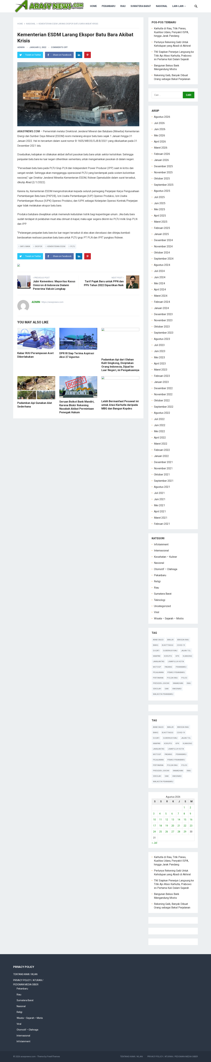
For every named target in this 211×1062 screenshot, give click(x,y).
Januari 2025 (161, 234)
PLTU (72, 246)
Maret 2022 (160, 443)
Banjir (170, 640)
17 (154, 825)
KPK (177, 656)
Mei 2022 (159, 431)
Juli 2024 (159, 271)
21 (179, 825)
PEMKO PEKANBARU (176, 672)
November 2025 (163, 172)
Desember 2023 (163, 314)
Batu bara (25, 246)
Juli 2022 (159, 419)
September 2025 (163, 184)
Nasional (161, 6)
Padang (168, 667)
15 (185, 819)
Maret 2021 (160, 517)
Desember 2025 (163, 166)
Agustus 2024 (162, 264)
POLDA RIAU (172, 678)
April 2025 (160, 215)
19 (166, 825)
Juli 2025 (159, 197)
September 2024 (163, 258)
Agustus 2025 (162, 190)
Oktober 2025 (162, 178)
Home (93, 6)
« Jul (154, 842)
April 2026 (160, 141)
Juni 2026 (159, 129)
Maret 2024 (160, 295)
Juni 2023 (159, 351)
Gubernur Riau (170, 651)
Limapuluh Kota (176, 661)
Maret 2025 (160, 221)
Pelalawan (158, 672)
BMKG (155, 645)
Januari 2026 (161, 160)
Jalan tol (186, 651)
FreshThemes (53, 1056)
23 (191, 825)
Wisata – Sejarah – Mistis (169, 618)
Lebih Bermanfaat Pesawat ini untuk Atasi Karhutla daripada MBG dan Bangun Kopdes (120, 405)
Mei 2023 (159, 357)
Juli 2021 (159, 493)
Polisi (184, 678)
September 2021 (163, 480)
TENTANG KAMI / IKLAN (25, 974)
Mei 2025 (159, 209)
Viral (156, 612)
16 (191, 819)
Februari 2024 (162, 301)
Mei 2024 (159, 283)
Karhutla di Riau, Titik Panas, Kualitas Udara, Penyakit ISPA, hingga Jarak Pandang (171, 32)
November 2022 (163, 394)
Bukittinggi (167, 645)
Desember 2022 (163, 388)
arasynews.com (28, 1056)
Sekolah (157, 689)
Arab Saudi (158, 640)
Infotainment (161, 544)
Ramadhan (178, 683)
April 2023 (160, 363)
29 (185, 831)
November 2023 (163, 320)
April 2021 (160, 511)
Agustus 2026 (162, 116)
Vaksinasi (176, 689)
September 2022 (163, 406)
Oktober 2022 (162, 400)
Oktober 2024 (162, 252)
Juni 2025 (159, 203)
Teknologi (159, 600)
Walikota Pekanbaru (163, 694)
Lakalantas (158, 661)
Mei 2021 (159, 505)
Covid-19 (181, 645)
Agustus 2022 (162, 412)
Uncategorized (162, 606)
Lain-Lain (177, 6)
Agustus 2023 (162, 339)
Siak (167, 689)
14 (179, 819)
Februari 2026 (162, 154)
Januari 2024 (161, 308)
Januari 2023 (161, 382)
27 (172, 831)
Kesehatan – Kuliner (165, 556)
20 (172, 825)
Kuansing (187, 656)
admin (21, 47)
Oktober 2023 (162, 326)
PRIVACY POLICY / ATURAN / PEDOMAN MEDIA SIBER (172, 1056)
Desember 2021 (163, 462)
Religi (157, 581)
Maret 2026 (160, 147)
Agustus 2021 (162, 486)
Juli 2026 (159, 123)
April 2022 (160, 437)
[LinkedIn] (79, 55)
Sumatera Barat (141, 6)
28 (179, 831)
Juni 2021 (159, 499)
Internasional (161, 550)
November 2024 (163, 246)
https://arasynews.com (52, 302)
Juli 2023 (159, 345)
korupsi (168, 656)
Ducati (156, 651)
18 (160, 825)
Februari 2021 (162, 523)
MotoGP (157, 667)
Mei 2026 (159, 135)
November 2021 (163, 468)
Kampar (156, 656)
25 (160, 831)
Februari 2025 (162, 228)
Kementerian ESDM (56, 246)
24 (154, 831)
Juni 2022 (159, 425)
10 (154, 819)
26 (166, 831)
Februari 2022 (162, 450)
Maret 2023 (160, 369)
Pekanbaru (108, 6)
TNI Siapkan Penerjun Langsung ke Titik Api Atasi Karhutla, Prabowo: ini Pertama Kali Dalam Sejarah (174, 55)
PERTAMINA (158, 678)
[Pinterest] (87, 55)
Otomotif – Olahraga (165, 569)
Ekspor (38, 246)
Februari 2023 (162, 375)
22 (185, 825)
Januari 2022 (161, 456)
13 (172, 819)
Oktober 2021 (162, 474)
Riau (123, 6)
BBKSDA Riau (183, 640)
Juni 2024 (159, 277)
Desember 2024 (163, 240)
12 (166, 819)
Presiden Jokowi (161, 683)
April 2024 (160, 289)
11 (160, 819)
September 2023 (163, 332)
